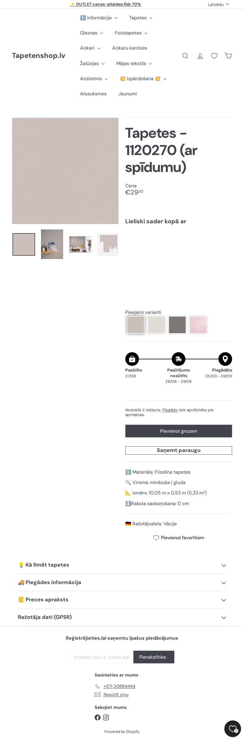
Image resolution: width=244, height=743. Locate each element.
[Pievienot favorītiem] (224, 241)
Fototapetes (129, 33)
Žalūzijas (90, 63)
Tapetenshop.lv (38, 55)
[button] (136, 325)
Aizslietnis (91, 78)
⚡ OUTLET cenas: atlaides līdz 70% (105, 4)
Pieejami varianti (143, 312)
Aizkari (88, 48)
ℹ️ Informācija (96, 18)
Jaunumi (127, 94)
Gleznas (89, 33)
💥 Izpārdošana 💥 (141, 78)
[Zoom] (65, 171)
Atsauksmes (93, 94)
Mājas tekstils (131, 63)
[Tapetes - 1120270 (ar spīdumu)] (179, 250)
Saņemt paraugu (179, 450)
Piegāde (170, 409)
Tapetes (138, 18)
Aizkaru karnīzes (129, 48)
